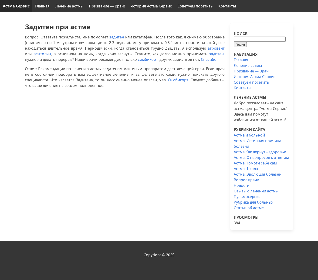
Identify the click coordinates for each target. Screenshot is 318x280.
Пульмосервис (247, 196)
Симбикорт (178, 79)
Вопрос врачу (246, 179)
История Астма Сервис (151, 6)
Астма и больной (249, 135)
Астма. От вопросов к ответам (261, 157)
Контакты (227, 6)
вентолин (42, 53)
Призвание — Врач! (107, 6)
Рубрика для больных (253, 202)
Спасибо (209, 59)
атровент (216, 48)
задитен (116, 37)
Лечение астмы (69, 6)
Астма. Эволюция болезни (257, 174)
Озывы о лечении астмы (256, 191)
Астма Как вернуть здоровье (260, 151)
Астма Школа (246, 168)
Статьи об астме (249, 207)
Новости (241, 185)
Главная (42, 6)
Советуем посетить (195, 6)
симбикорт (148, 59)
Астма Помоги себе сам (255, 163)
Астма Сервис (16, 6)
